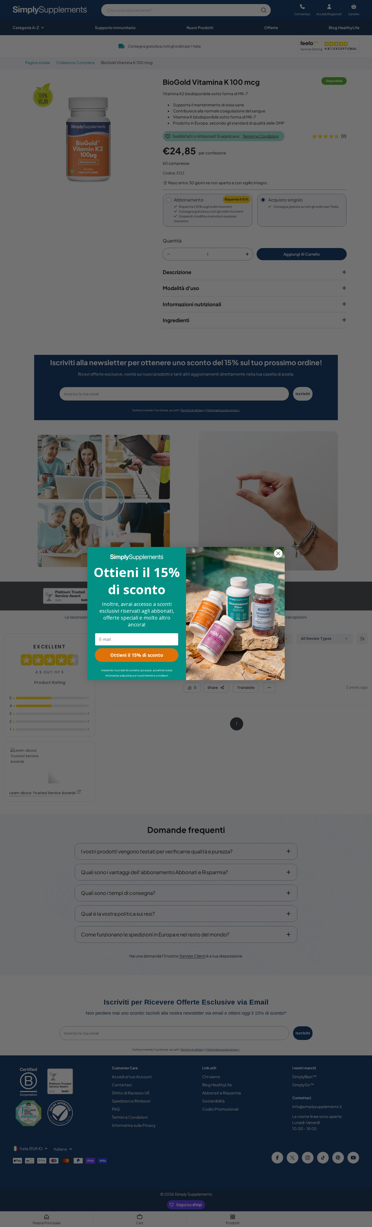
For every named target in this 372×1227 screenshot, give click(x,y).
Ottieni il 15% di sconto (136, 655)
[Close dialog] (278, 553)
